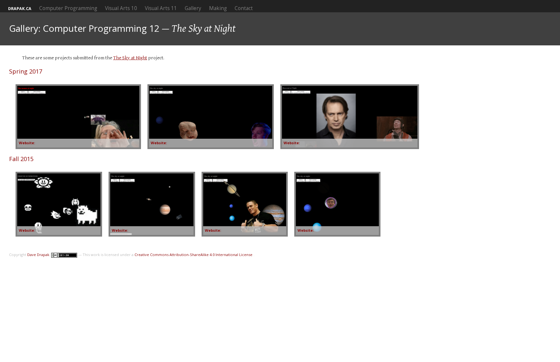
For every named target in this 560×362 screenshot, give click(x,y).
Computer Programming (68, 8)
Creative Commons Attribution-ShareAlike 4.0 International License (193, 254)
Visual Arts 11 (161, 8)
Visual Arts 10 (121, 8)
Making (218, 8)
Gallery (193, 8)
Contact (244, 8)
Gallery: (25, 28)
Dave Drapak (38, 254)
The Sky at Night (130, 58)
